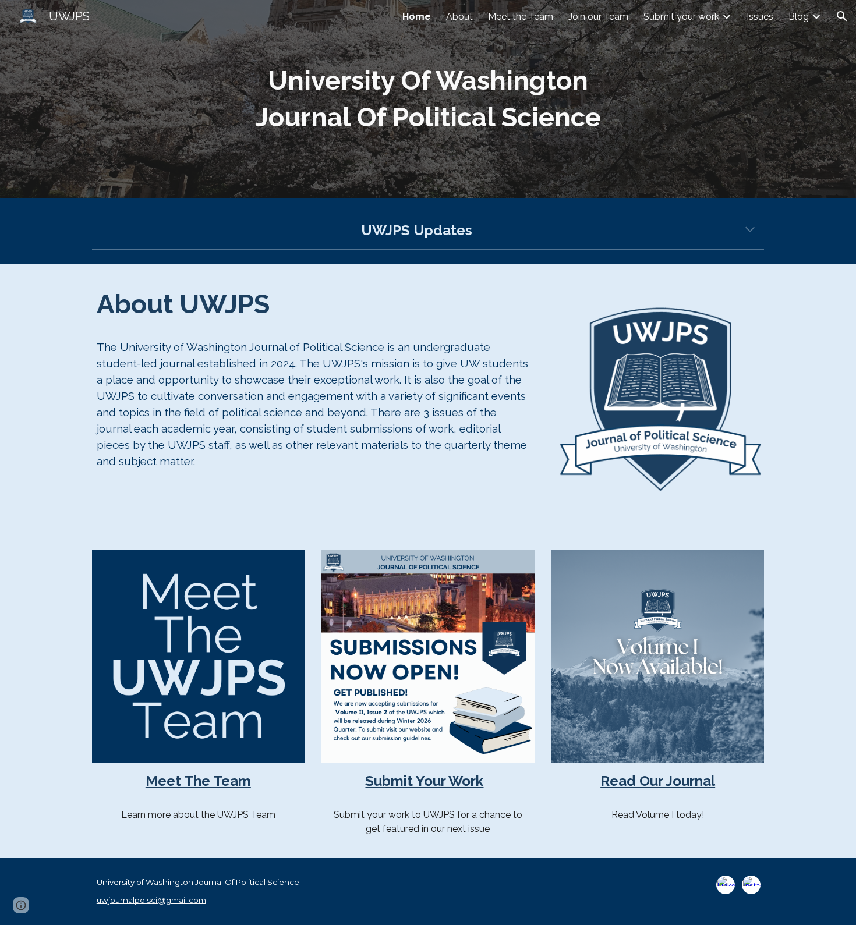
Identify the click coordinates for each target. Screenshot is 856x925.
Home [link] (416, 16)
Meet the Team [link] (520, 16)
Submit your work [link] (681, 16)
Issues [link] (760, 16)
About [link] (459, 16)
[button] (842, 16)
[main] (428, 99)
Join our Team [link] (598, 16)
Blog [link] (798, 16)
